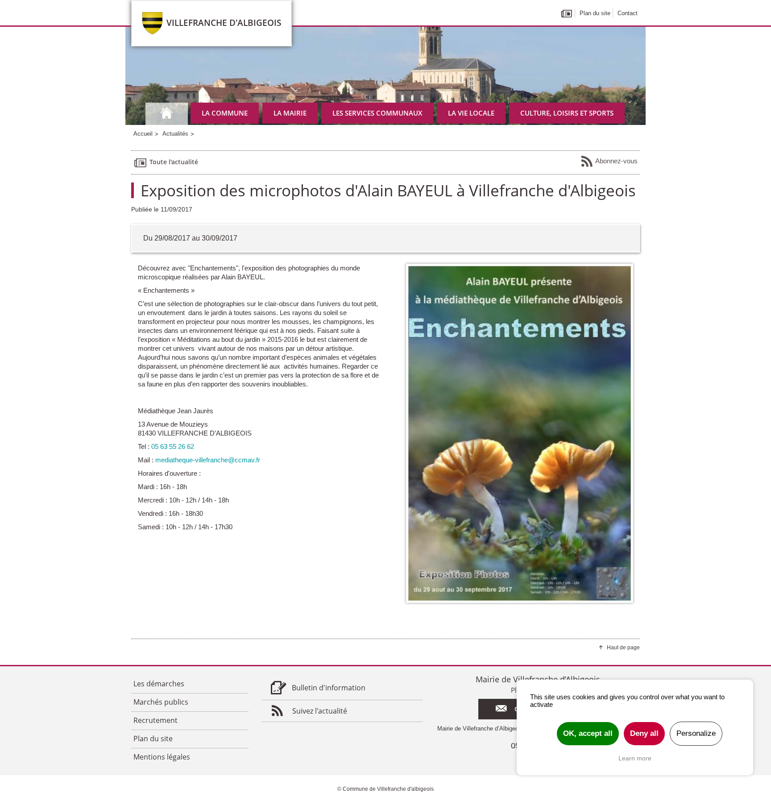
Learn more (634, 758)
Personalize (696, 733)
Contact (628, 13)
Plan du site (595, 13)
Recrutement (155, 720)
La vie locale (471, 112)
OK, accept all (588, 733)
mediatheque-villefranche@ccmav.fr (207, 460)
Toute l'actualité (173, 162)
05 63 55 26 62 (172, 446)
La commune (225, 112)
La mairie (290, 112)
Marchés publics (160, 702)
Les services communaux (377, 112)
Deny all (644, 733)
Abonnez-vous (616, 161)
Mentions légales (161, 756)
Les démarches (158, 683)
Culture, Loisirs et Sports (566, 112)
